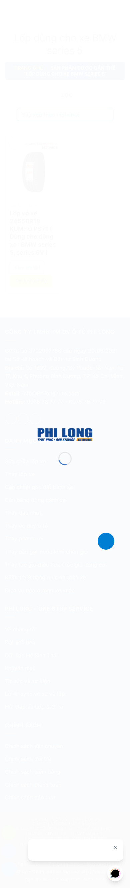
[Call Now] (106, 541)
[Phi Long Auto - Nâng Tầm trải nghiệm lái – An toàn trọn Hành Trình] (65, 434)
